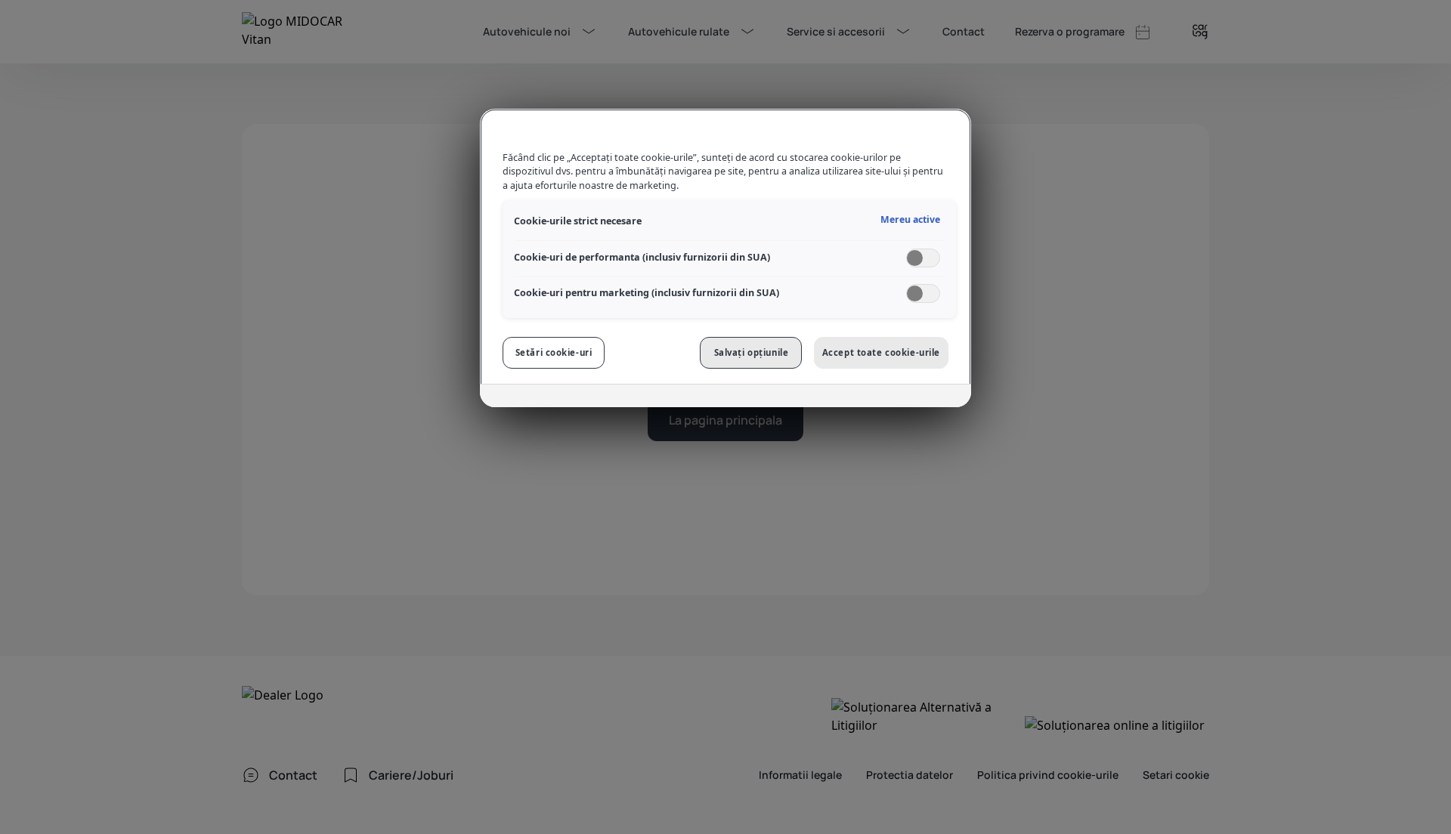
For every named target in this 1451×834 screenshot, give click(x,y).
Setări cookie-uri (553, 352)
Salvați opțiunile (751, 352)
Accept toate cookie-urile (881, 352)
